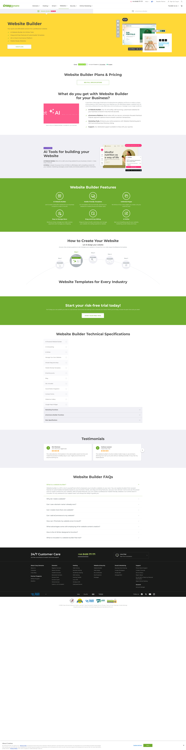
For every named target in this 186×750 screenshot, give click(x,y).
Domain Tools (55, 577)
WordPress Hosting (78, 572)
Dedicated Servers (77, 584)
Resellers (33, 581)
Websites (63, 6)
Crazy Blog (33, 572)
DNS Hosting (76, 575)
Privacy (104, 605)
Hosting (45, 6)
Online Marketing (85, 6)
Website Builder (98, 568)
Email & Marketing (120, 565)
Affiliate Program (35, 578)
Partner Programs (36, 576)
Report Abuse (139, 575)
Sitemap (116, 605)
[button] (142, 450)
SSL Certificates (98, 572)
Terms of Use (109, 605)
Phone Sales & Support (141, 568)
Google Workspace (120, 570)
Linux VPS (75, 579)
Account (138, 584)
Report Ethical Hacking (142, 581)
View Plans (19, 46)
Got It (147, 745)
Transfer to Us (172, 6)
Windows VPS (76, 582)
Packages (96, 577)
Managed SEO (118, 575)
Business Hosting (77, 570)
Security (72, 6)
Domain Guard (55, 579)
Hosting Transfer (77, 577)
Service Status (139, 572)
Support (138, 565)
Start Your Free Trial (93, 315)
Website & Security (99, 565)
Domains (35, 6)
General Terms (97, 605)
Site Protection (98, 575)
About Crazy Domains (37, 565)
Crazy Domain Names (68, 605)
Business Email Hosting (121, 568)
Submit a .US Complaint (58, 584)
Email (54, 6)
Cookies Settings (137, 745)
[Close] (183, 745)
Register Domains (56, 568)
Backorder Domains (57, 575)
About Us (33, 568)
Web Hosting (76, 568)
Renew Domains (56, 570)
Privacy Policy (13, 748)
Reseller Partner (160, 1)
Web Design (97, 570)
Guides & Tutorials (140, 570)
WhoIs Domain (56, 582)
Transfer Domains (56, 572)
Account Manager (140, 587)
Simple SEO (118, 572)
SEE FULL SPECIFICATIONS (93, 82)
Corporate (33, 570)
